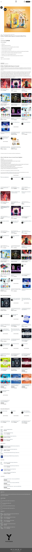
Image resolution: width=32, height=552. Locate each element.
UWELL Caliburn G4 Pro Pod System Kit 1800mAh (5, 217)
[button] (1, 2)
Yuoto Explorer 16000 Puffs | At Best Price (16, 290)
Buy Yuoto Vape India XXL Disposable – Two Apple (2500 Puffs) (5, 369)
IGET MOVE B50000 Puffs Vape (15, 187)
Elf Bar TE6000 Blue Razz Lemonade (5, 421)
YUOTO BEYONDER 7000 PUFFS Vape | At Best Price (26, 309)
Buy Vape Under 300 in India (7, 503)
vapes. (18, 170)
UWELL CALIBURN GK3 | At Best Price (5, 246)
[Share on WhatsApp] (1, 59)
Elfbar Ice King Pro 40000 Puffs (5, 89)
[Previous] (0, 306)
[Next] (31, 306)
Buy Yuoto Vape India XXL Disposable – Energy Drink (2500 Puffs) (26, 385)
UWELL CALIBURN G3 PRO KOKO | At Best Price (15, 232)
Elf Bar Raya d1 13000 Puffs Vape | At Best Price (26, 133)
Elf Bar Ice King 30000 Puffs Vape (5, 104)
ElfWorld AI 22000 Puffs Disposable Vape (5, 118)
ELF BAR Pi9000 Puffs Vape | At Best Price (5, 148)
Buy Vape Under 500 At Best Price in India (9, 505)
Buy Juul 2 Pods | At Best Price (26, 274)
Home (1, 34)
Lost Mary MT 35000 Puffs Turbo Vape (15, 246)
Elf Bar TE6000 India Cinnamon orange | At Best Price (26, 422)
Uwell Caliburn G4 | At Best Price (5, 231)
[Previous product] (3, 38)
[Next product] (1, 38)
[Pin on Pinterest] (7, 59)
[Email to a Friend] (6, 59)
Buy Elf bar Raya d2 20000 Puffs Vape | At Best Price (5, 133)
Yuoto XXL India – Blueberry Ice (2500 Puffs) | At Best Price (15, 385)
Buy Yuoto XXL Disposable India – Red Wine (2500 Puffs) (26, 369)
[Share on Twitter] (4, 59)
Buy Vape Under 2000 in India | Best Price (9, 508)
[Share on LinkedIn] (9, 59)
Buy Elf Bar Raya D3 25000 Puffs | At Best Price (16, 118)
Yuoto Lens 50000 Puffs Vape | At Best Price (26, 188)
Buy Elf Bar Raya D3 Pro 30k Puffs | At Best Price (26, 90)
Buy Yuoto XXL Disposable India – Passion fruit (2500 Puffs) (15, 354)
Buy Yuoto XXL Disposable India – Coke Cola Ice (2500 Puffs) (5, 401)
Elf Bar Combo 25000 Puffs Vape (15, 104)
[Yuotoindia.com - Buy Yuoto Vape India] (16, 1)
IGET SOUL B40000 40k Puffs (4, 187)
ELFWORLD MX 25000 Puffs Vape (26, 104)
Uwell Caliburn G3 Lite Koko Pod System (26, 202)
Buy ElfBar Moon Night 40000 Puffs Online (15, 90)
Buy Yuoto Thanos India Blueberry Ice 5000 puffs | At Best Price (26, 340)
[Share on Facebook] (3, 59)
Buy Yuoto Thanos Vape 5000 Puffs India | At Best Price (5, 309)
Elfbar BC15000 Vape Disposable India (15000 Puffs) (15, 133)
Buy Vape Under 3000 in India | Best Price (9, 500)
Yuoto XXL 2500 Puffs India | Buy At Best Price (15, 309)
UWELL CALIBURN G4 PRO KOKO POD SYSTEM (15, 202)
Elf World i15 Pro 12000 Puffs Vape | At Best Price (26, 118)
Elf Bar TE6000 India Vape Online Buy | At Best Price (16, 148)
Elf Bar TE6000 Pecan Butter (14, 421)
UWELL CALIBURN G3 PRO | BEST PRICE (26, 232)
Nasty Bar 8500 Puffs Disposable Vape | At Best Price (15, 325)
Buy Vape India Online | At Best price (8, 34)
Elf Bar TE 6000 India (9, 172)
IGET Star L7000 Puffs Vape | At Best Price (5, 340)
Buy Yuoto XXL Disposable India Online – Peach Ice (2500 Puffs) (26, 354)
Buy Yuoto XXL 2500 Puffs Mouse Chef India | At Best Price (5, 385)
